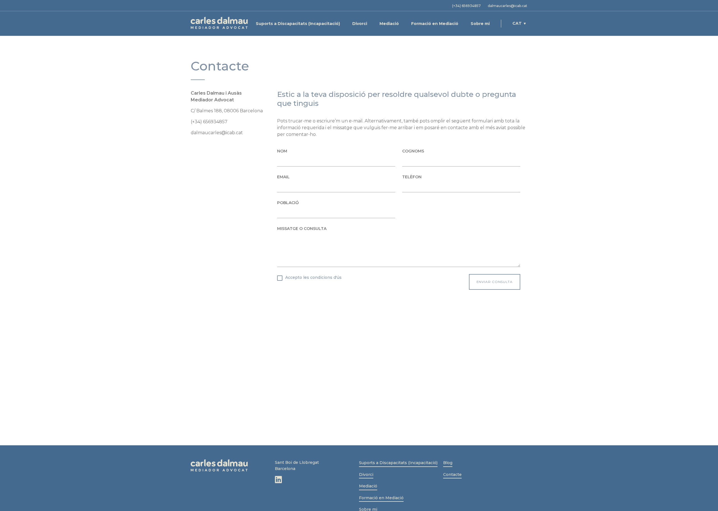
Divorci (359, 23)
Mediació (389, 23)
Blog (447, 462)
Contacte (452, 474)
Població (288, 202)
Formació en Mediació (434, 23)
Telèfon (412, 176)
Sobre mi (480, 23)
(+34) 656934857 (466, 6)
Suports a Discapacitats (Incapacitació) (298, 23)
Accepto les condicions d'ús (313, 277)
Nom (282, 151)
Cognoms (413, 151)
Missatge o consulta (301, 228)
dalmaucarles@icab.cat (507, 6)
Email (283, 176)
